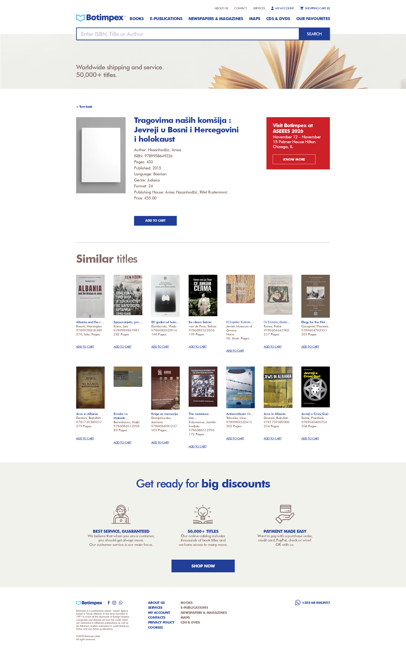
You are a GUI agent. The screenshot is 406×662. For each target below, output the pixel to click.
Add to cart (155, 220)
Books (137, 18)
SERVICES (259, 8)
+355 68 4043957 (316, 603)
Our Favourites (313, 18)
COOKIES (155, 627)
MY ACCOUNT (284, 8)
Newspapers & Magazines (215, 18)
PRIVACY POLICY (161, 622)
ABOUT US (221, 8)
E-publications (166, 18)
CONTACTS (156, 617)
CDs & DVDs (278, 18)
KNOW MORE (294, 159)
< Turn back (84, 106)
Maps (254, 18)
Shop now (203, 566)
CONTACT (240, 8)
